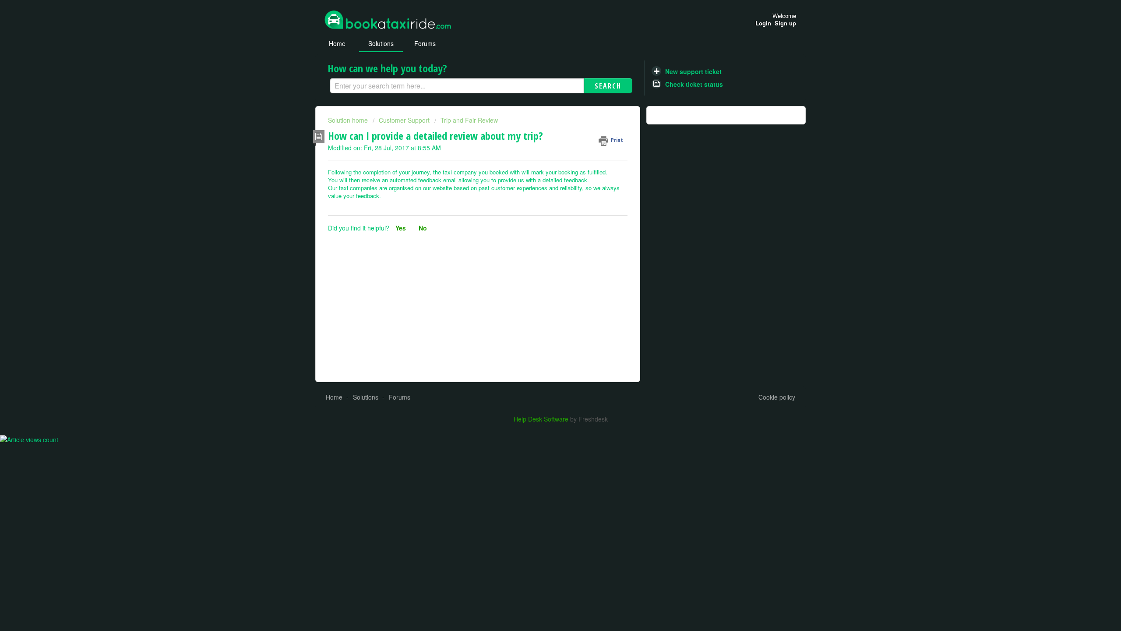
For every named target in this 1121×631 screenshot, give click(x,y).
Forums (425, 43)
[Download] (544, 203)
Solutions (381, 43)
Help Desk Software (542, 419)
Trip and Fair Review (469, 120)
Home (337, 43)
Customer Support (404, 120)
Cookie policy (776, 397)
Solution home (349, 120)
